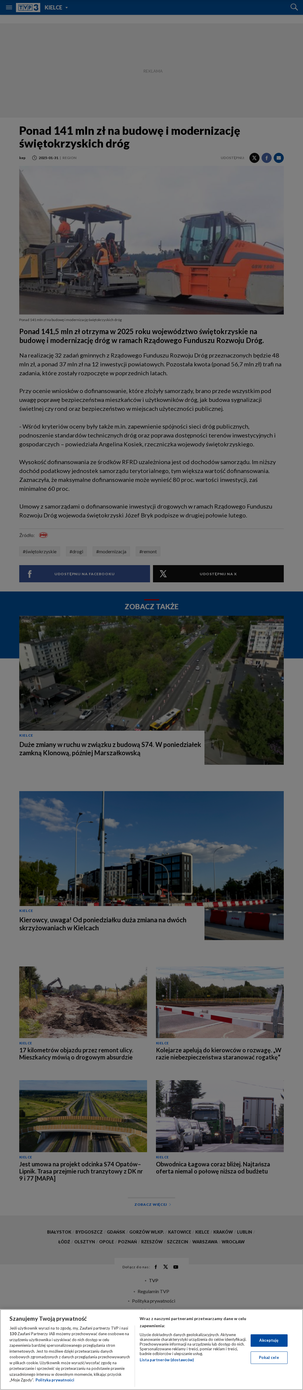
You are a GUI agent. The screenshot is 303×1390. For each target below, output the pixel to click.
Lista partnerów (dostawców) (167, 1359)
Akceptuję (268, 1340)
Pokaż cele (269, 1357)
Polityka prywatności (55, 1380)
